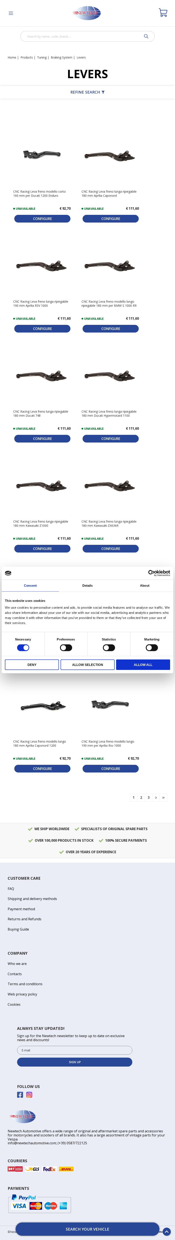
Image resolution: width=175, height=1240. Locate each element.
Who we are (17, 963)
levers (81, 57)
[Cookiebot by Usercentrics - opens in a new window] (151, 573)
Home (12, 57)
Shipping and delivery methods (32, 898)
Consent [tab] (30, 585)
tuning (42, 57)
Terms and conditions (25, 984)
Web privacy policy (22, 994)
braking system (61, 57)
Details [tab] (87, 585)
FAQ (11, 888)
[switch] (66, 647)
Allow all (143, 664)
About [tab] (144, 585)
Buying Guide (18, 929)
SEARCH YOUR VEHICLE (87, 1229)
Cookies (14, 1004)
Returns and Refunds (24, 919)
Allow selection (87, 664)
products (26, 57)
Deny (32, 664)
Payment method (21, 909)
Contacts (15, 974)
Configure (42, 218)
